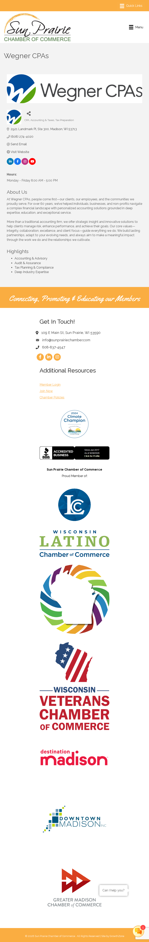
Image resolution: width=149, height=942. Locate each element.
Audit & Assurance (28, 263)
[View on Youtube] (32, 164)
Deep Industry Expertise (32, 272)
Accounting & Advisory (31, 258)
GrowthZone (117, 936)
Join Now (46, 391)
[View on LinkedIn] (10, 164)
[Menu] (131, 6)
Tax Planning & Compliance (34, 267)
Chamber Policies (52, 397)
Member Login (50, 384)
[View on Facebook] (17, 164)
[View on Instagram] (25, 164)
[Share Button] (28, 113)
